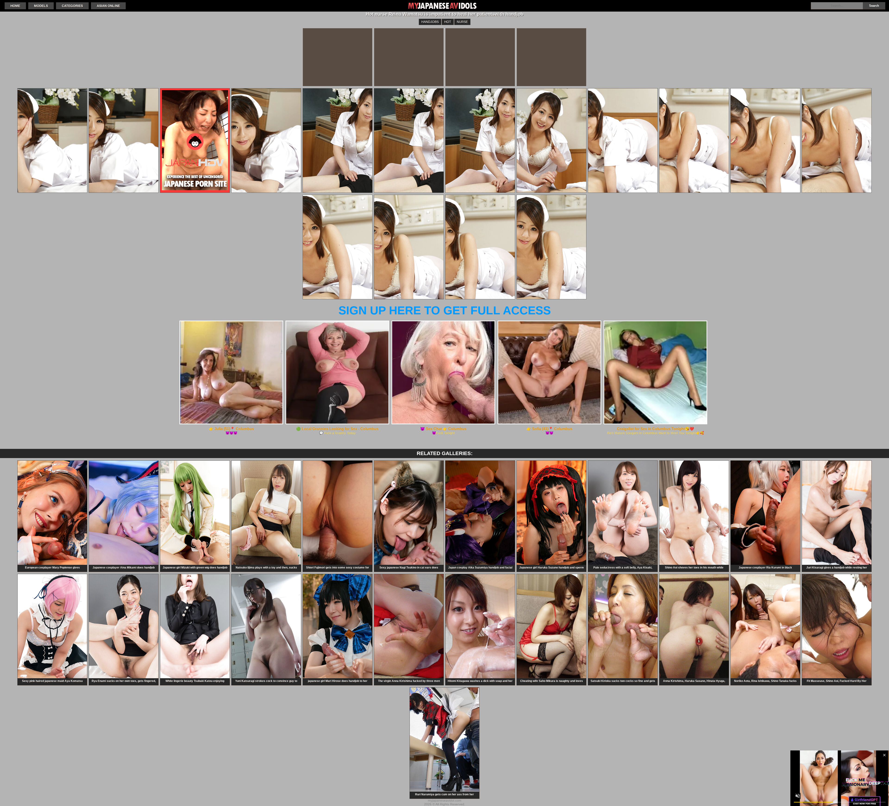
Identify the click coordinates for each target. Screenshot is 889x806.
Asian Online (108, 6)
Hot (447, 22)
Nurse (462, 22)
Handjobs (430, 22)
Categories (72, 6)
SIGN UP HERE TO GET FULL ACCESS (444, 310)
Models (41, 6)
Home (15, 6)
